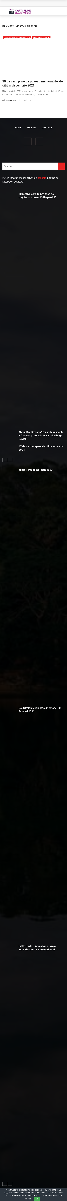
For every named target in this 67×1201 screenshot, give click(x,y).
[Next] (10, 460)
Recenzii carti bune (41, 37)
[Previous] (4, 460)
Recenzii (31, 127)
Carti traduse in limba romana (17, 37)
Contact (47, 127)
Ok (37, 1198)
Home (18, 127)
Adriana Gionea (9, 100)
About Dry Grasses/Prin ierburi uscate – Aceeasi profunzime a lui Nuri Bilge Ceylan (41, 435)
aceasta (42, 178)
